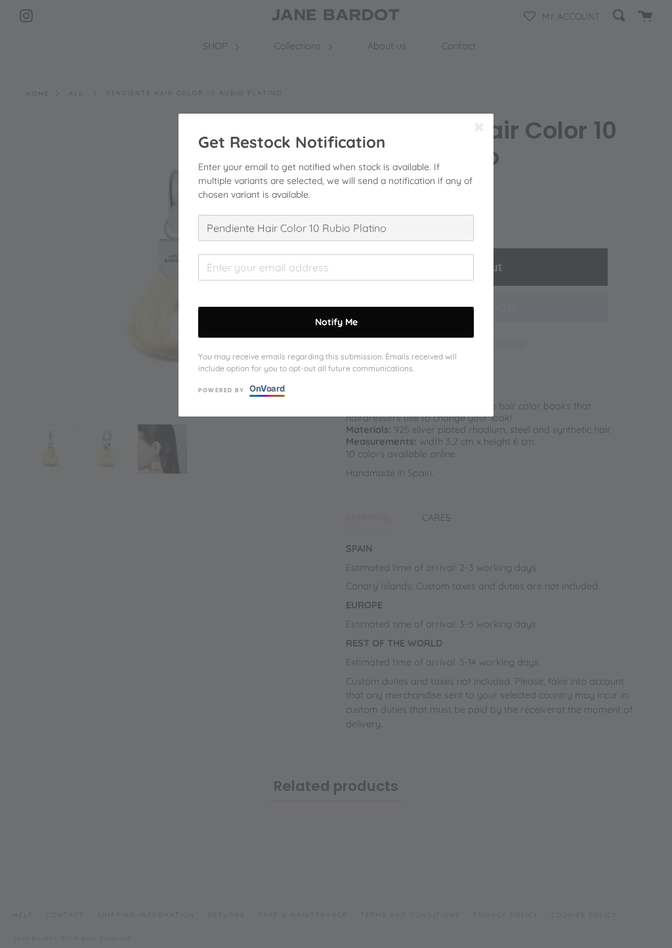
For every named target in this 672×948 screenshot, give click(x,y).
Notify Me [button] (336, 322)
